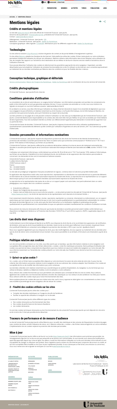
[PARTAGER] (104, 21)
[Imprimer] (100, 21)
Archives (31, 372)
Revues (50, 361)
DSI (45, 39)
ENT (45, 2)
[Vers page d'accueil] (15, 5)
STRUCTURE (60, 2)
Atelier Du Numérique (49, 41)
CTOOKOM (40, 44)
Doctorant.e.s (12, 388)
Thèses (83, 8)
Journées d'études (33, 363)
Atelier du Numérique (59, 82)
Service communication (18, 82)
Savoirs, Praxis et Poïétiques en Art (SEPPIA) (13, 370)
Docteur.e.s (11, 390)
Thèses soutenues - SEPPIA (34, 394)
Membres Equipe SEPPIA (13, 384)
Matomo (22, 56)
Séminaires (31, 361)
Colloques (31, 366)
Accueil (12, 17)
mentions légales (24, 17)
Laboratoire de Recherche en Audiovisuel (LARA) (14, 365)
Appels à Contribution (32, 369)
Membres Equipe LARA (14, 381)
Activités (74, 8)
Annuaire (53, 2)
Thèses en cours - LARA (33, 382)
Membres (64, 8)
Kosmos (34, 54)
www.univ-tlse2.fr (23, 33)
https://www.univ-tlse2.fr (20, 194)
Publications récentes (52, 364)
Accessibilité (25, 405)
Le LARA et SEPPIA (13, 361)
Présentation (51, 8)
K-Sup (29, 54)
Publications (94, 8)
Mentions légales (13, 405)
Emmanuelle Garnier (36, 35)
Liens (105, 8)
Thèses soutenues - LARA (34, 386)
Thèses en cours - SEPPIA (33, 390)
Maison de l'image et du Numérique (39, 82)
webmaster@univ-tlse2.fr (24, 37)
